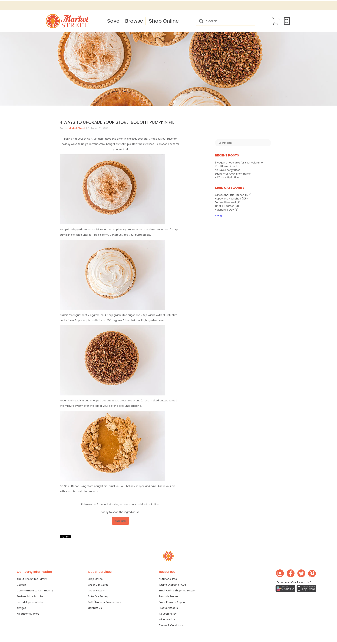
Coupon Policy (168, 613)
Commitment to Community (35, 590)
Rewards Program (169, 596)
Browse (134, 21)
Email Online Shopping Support (178, 590)
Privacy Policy (167, 619)
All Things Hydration (227, 177)
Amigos (21, 608)
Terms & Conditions (171, 625)
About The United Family (32, 579)
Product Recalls (168, 608)
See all (218, 215)
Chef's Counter (227, 206)
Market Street (77, 128)
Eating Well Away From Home (233, 173)
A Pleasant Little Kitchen (233, 195)
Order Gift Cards (98, 585)
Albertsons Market (28, 613)
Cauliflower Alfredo (226, 166)
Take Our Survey (98, 596)
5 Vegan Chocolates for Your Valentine (239, 162)
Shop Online (164, 21)
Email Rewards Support (173, 602)
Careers (22, 585)
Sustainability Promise (30, 596)
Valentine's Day (227, 209)
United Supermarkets (30, 602)
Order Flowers (96, 590)
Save (113, 21)
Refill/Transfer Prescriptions (104, 602)
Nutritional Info (168, 579)
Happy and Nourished (231, 198)
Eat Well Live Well (228, 202)
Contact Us (95, 608)
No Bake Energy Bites (227, 170)
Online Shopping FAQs (172, 585)
